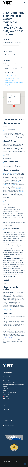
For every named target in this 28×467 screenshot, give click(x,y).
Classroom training (10, 80)
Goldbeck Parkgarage (9, 184)
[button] (24, 3)
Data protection (7, 403)
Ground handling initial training (14, 82)
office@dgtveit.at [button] (10, 425)
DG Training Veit (7, 377)
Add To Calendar (12, 46)
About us (5, 388)
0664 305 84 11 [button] (9, 429)
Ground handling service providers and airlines (14, 85)
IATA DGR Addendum (9, 392)
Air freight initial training (12, 78)
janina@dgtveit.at (11, 337)
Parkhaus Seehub (14, 181)
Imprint (5, 405)
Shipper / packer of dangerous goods (13, 380)
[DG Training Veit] (8, 3)
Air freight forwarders (11, 76)
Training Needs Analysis (9, 310)
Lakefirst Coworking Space (10, 173)
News (4, 390)
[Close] (18, 95)
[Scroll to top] (25, 464)
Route (9, 102)
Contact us (6, 394)
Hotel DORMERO (18, 188)
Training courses (7, 378)
